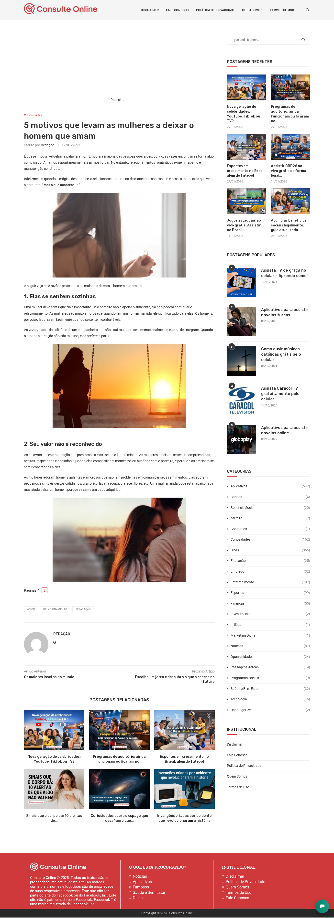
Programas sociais (270, 678)
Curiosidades (270, 539)
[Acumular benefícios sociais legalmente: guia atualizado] (290, 201)
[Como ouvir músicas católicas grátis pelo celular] (241, 361)
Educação (270, 561)
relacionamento (55, 609)
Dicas (270, 550)
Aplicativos (270, 486)
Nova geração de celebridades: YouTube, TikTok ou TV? (243, 114)
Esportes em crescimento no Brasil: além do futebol (246, 171)
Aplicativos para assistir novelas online (284, 430)
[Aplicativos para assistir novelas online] (241, 439)
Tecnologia (270, 699)
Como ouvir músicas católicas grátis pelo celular (281, 354)
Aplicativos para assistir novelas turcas (284, 312)
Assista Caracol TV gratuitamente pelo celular (280, 394)
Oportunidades (270, 657)
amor (31, 609)
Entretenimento (270, 582)
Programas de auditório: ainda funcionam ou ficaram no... (290, 114)
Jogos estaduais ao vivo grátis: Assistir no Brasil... (244, 225)
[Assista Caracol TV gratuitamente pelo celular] (241, 400)
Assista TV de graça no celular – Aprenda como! (284, 273)
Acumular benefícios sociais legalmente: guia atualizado (289, 225)
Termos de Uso (282, 10)
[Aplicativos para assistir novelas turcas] (241, 321)
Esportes (270, 593)
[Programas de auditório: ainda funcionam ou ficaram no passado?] (119, 730)
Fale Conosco (177, 10)
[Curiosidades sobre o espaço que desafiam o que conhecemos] (119, 789)
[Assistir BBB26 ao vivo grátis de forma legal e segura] (290, 147)
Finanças (270, 603)
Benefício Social (270, 508)
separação (83, 609)
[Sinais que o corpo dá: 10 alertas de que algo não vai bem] (54, 789)
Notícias (270, 646)
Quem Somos (252, 10)
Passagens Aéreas (270, 667)
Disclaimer (150, 10)
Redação (47, 145)
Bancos (270, 497)
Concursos (270, 529)
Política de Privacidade (215, 10)
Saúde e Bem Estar (270, 689)
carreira (270, 518)
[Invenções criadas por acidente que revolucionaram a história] (184, 789)
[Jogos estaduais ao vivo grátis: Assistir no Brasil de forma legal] (246, 201)
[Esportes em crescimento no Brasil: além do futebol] (184, 730)
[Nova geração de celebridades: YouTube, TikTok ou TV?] (54, 730)
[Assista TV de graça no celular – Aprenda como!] (241, 282)
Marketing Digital (270, 635)
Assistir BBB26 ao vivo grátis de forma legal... (288, 171)
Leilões (270, 625)
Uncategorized (270, 710)
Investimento (270, 614)
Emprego (270, 571)
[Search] (307, 10)
